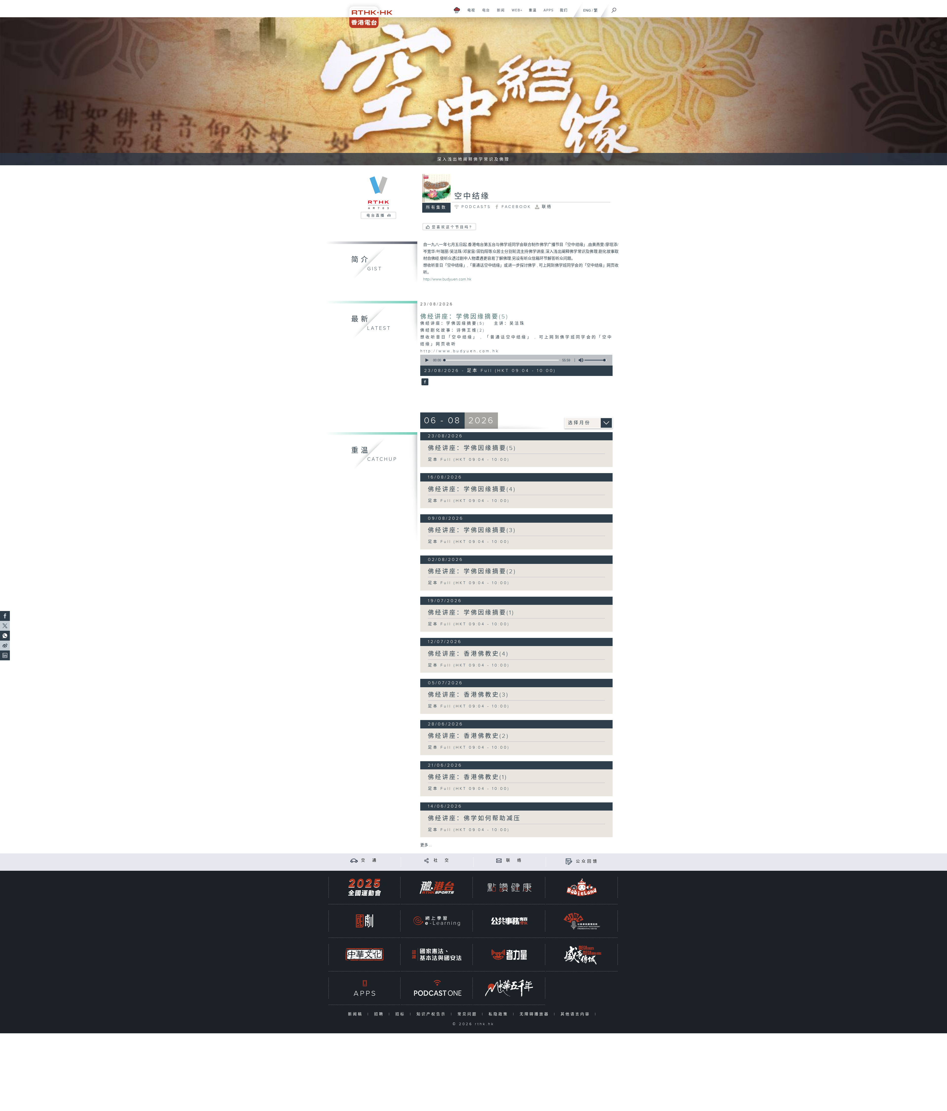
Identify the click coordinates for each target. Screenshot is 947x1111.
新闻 (499, 12)
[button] (426, 360)
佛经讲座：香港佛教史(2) (468, 736)
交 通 (369, 860)
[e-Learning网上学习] (436, 920)
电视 (469, 12)
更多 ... (426, 845)
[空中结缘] (424, 382)
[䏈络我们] (499, 860)
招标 (401, 1014)
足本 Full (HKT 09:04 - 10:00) (469, 459)
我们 (562, 12)
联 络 (514, 860)
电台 (484, 12)
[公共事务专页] (509, 920)
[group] (579, 360)
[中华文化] (364, 954)
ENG (587, 10)
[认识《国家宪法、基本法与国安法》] (436, 954)
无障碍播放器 (535, 1014)
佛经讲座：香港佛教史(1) (467, 777)
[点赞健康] (509, 887)
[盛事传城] (581, 954)
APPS (547, 12)
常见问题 (468, 1014)
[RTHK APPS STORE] (364, 988)
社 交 (442, 860)
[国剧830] (364, 920)
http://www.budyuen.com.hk (447, 279)
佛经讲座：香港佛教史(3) (468, 694)
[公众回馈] (569, 861)
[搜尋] (614, 8)
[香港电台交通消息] (354, 860)
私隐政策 (499, 1014)
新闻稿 (356, 1014)
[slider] (595, 360)
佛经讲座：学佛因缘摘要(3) (472, 530)
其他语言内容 (576, 1014)
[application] (514, 360)
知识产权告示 (432, 1014)
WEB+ (515, 12)
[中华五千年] (509, 988)
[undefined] (457, 10)
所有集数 (436, 207)
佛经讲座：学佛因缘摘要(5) (464, 316)
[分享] (426, 860)
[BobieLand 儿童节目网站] (581, 887)
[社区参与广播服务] (581, 920)
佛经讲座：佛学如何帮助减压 (474, 818)
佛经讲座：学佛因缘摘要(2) (472, 571)
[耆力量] (509, 954)
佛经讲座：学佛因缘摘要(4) (472, 489)
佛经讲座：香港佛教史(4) (468, 653)
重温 (531, 12)
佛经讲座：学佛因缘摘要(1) (471, 612)
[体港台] (436, 887)
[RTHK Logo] (367, 14)
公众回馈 (587, 861)
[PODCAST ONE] (436, 988)
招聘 (380, 1014)
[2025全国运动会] (364, 887)
